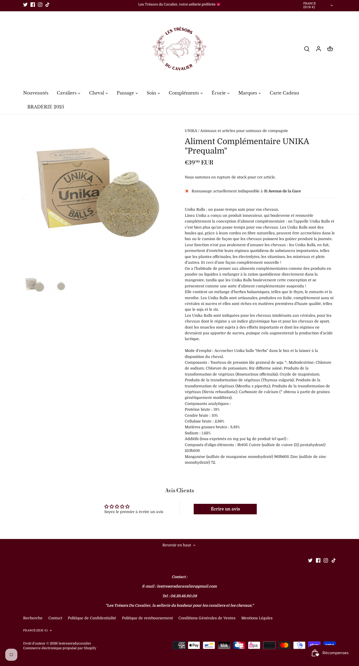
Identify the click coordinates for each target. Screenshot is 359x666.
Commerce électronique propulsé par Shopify (59, 648)
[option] (97, 197)
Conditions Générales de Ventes (206, 618)
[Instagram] (40, 4)
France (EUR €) (309, 5)
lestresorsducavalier (75, 643)
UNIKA (191, 131)
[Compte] (318, 48)
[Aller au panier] (330, 48)
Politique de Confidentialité (92, 618)
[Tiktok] (47, 4)
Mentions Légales (257, 618)
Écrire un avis (225, 509)
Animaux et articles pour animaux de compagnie (244, 131)
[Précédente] (31, 197)
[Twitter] (25, 4)
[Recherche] (307, 48)
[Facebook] (32, 4)
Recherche (33, 618)
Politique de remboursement (147, 618)
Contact (55, 618)
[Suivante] (164, 197)
